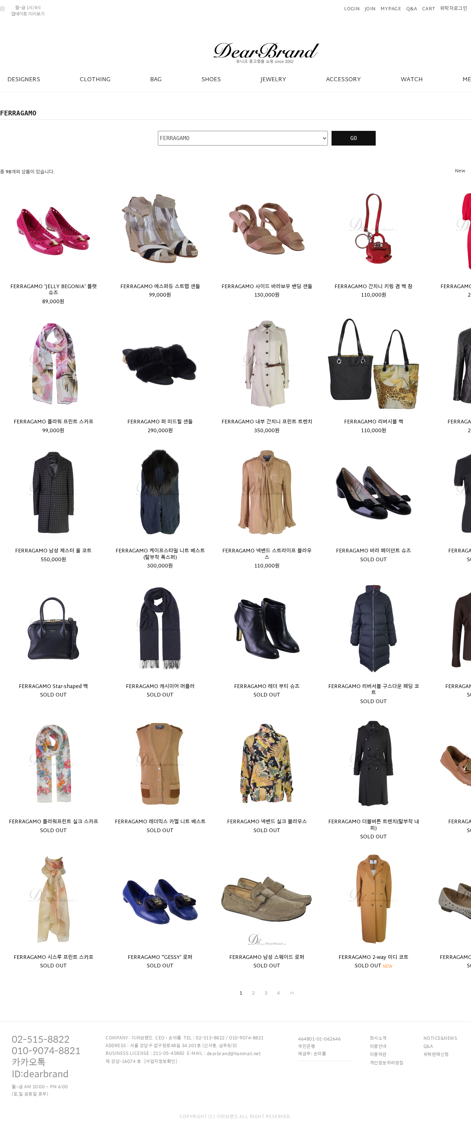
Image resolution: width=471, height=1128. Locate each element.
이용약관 (378, 1054)
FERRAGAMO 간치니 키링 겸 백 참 (373, 287)
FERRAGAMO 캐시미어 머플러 (160, 687)
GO (353, 138)
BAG (156, 80)
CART (428, 9)
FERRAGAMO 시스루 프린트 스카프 (53, 958)
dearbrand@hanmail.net (234, 1053)
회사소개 (378, 1038)
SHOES (211, 80)
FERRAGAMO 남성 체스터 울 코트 (53, 551)
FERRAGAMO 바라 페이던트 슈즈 (373, 551)
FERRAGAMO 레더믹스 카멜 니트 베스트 (160, 822)
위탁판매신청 (436, 1054)
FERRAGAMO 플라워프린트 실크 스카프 (53, 822)
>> (292, 993)
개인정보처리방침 (387, 1062)
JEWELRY (273, 80)
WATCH (412, 80)
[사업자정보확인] (160, 1061)
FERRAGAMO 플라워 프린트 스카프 (53, 422)
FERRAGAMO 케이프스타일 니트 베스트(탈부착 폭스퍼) (160, 554)
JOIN (370, 9)
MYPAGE (390, 9)
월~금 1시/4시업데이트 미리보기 (28, 10)
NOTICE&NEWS (440, 1038)
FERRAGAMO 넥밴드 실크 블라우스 (267, 822)
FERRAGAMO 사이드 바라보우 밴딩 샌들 (267, 287)
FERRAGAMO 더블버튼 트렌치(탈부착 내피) (373, 825)
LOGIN (352, 9)
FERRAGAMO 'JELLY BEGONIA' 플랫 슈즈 (53, 290)
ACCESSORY (343, 80)
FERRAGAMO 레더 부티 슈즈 (267, 687)
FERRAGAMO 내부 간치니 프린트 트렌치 (267, 422)
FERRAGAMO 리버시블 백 (373, 422)
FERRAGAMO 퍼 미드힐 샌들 (160, 422)
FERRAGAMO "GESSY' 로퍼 (160, 958)
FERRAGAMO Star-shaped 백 (53, 687)
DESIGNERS (23, 80)
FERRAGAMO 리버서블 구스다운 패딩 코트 (373, 690)
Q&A (411, 9)
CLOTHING (95, 80)
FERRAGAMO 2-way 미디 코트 (373, 958)
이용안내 (378, 1046)
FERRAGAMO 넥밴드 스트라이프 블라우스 (267, 554)
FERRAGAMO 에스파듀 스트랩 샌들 (160, 287)
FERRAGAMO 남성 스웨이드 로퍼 (266, 958)
